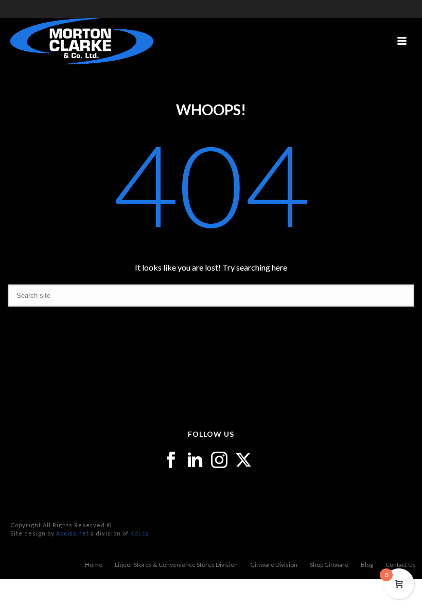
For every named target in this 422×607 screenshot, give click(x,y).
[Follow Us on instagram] (219, 460)
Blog (367, 564)
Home (93, 564)
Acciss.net (72, 533)
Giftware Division (273, 564)
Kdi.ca (139, 533)
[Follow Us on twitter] (243, 460)
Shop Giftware (329, 564)
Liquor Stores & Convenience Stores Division (176, 564)
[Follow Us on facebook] (171, 460)
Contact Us (400, 564)
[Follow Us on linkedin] (195, 460)
